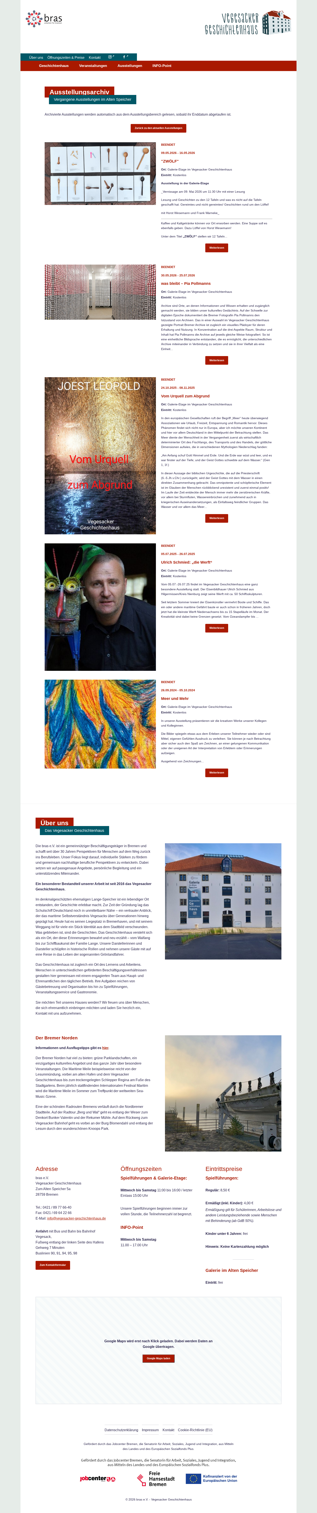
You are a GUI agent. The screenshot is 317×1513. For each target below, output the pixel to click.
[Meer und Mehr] (100, 724)
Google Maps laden (158, 1358)
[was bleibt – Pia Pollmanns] (100, 292)
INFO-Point (161, 66)
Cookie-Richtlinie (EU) (195, 1430)
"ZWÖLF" (170, 161)
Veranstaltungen (93, 66)
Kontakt (94, 57)
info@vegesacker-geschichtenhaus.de (76, 1218)
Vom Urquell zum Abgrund (185, 396)
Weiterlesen (216, 247)
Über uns (36, 57)
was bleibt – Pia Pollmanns (186, 283)
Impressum (150, 1430)
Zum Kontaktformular (53, 1265)
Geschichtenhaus (54, 66)
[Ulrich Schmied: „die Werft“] (100, 607)
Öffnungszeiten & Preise (66, 57)
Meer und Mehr (175, 698)
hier (105, 1048)
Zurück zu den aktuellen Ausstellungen (158, 128)
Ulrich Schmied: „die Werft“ (186, 562)
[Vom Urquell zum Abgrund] (100, 455)
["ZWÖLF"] (100, 173)
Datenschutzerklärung (121, 1430)
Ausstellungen (130, 66)
